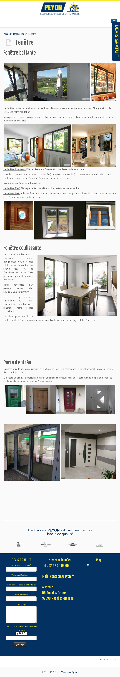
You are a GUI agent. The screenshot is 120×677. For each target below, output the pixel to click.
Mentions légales (70, 672)
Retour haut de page (108, 659)
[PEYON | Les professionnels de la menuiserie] (60, 8)
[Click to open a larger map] (99, 565)
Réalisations (19, 34)
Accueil (7, 34)
